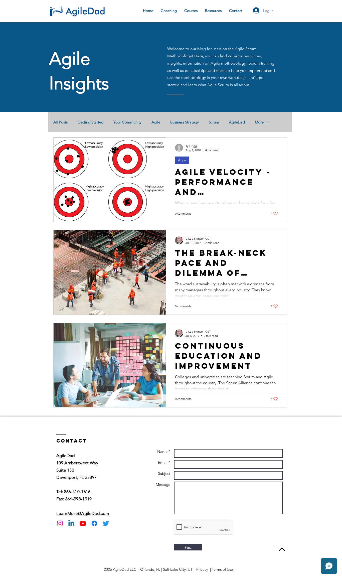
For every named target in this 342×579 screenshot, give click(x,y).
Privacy (202, 569)
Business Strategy (184, 122)
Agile (155, 122)
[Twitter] (106, 523)
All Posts (60, 122)
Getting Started (90, 122)
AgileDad (237, 122)
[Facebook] (94, 523)
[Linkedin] (71, 523)
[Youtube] (83, 523)
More (259, 122)
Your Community (127, 122)
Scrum (214, 122)
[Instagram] (60, 523)
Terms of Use (222, 569)
